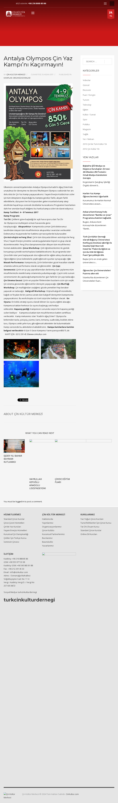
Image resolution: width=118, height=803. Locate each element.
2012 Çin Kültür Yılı (91, 149)
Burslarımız (47, 538)
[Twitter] (10, 3)
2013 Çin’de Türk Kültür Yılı (95, 144)
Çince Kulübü (48, 530)
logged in (20, 501)
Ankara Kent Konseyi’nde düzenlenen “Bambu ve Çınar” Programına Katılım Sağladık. (97, 214)
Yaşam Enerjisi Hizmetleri (15, 530)
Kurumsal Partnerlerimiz (53, 534)
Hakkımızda (47, 519)
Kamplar (8, 78)
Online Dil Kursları (89, 534)
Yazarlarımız (48, 545)
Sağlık (85, 134)
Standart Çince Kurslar (14, 519)
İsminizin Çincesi (11, 541)
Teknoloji (87, 104)
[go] (108, 61)
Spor (85, 119)
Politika (86, 124)
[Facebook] (6, 3)
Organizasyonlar (21, 78)
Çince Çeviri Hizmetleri (14, 522)
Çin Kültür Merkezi (16, 74)
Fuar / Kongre (89, 95)
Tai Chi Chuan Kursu (90, 526)
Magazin (87, 129)
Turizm (86, 99)
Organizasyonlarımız (51, 526)
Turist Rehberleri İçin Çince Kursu (96, 522)
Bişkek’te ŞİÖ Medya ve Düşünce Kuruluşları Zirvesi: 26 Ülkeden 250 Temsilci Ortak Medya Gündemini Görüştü (96, 171)
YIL (111, 14)
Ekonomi (87, 90)
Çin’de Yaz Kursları (12, 526)
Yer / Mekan (88, 139)
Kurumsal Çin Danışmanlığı (16, 534)
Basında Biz (47, 541)
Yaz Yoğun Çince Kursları (92, 519)
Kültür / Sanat (89, 114)
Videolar (87, 80)
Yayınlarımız (47, 522)
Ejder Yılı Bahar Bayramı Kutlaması (13, 458)
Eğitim (85, 109)
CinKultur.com (72, 794)
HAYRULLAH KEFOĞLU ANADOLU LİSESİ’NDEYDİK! (37, 484)
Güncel (86, 85)
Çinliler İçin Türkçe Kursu (15, 538)
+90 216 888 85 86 (37, 3)
